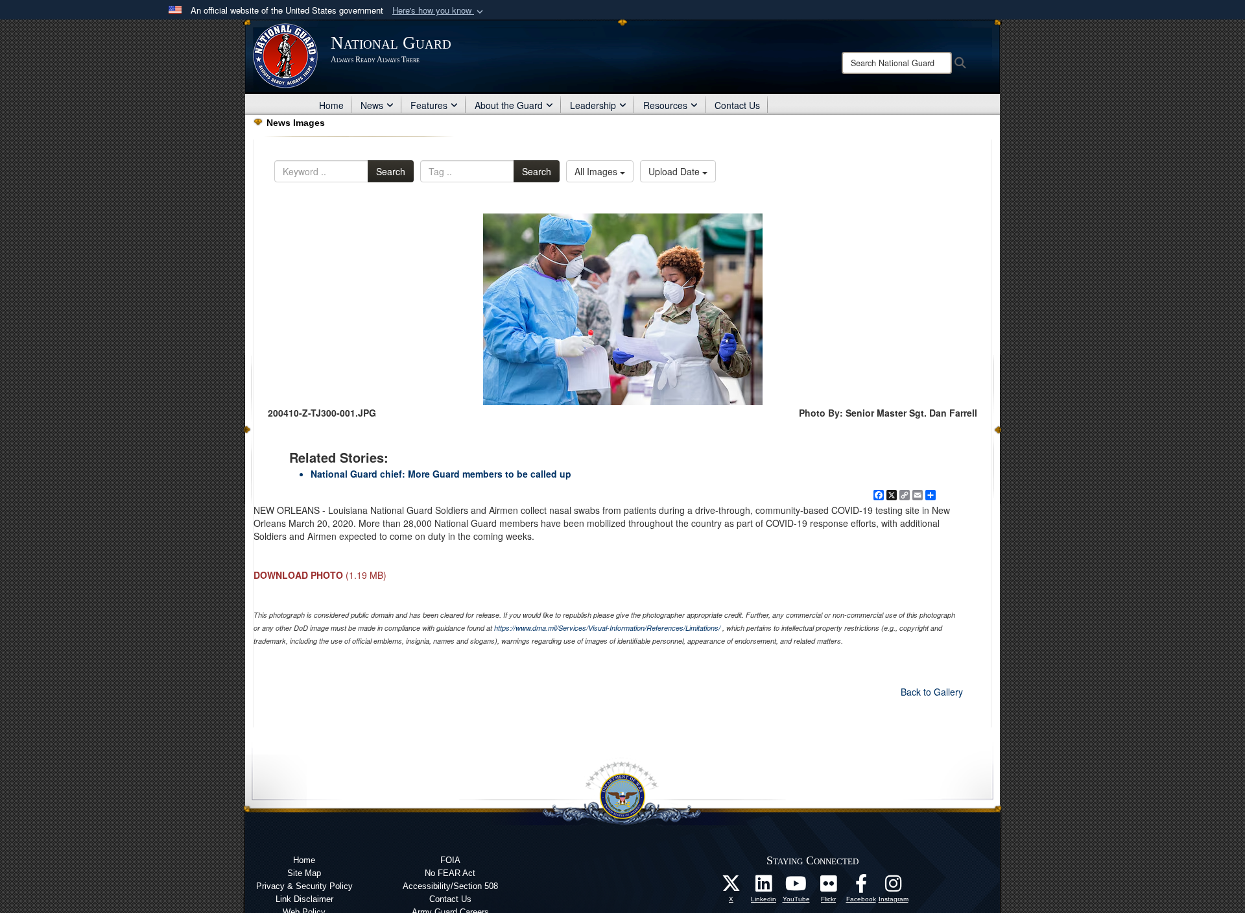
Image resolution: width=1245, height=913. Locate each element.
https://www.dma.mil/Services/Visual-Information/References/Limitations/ (607, 628)
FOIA (450, 860)
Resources (665, 105)
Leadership (593, 105)
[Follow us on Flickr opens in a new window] (828, 887)
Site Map (304, 873)
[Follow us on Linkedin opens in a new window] (764, 887)
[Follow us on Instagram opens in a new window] (893, 887)
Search (390, 171)
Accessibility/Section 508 (450, 886)
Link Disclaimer (304, 899)
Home (331, 105)
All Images (597, 171)
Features (428, 105)
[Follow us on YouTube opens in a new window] (796, 887)
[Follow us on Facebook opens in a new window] (861, 887)
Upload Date (675, 171)
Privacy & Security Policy (304, 886)
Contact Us (737, 105)
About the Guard (509, 105)
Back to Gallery (932, 691)
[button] (439, 11)
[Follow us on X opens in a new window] (731, 887)
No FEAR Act (450, 873)
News (372, 105)
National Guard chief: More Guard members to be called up (441, 473)
